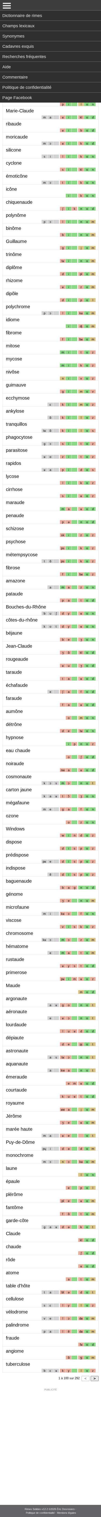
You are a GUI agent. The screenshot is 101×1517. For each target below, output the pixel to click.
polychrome (18, 306)
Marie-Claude (20, 110)
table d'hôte (18, 1285)
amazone (15, 580)
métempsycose (22, 554)
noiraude (15, 763)
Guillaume (16, 241)
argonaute (16, 998)
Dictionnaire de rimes (22, 15)
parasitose (16, 450)
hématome (17, 946)
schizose (15, 528)
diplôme (14, 267)
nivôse (12, 371)
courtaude (16, 1089)
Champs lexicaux (18, 26)
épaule (13, 1181)
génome (14, 894)
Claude (13, 1233)
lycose (12, 476)
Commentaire (15, 77)
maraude (15, 502)
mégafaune (17, 802)
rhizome (14, 280)
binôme (13, 228)
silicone (13, 149)
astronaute (17, 1050)
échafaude (17, 685)
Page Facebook (17, 97)
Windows (15, 828)
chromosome (19, 933)
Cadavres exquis (18, 46)
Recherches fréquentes (24, 56)
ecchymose (18, 398)
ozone (12, 815)
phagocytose (19, 437)
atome (12, 1272)
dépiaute (15, 1037)
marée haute (19, 1129)
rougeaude (17, 659)
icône (11, 189)
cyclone (14, 163)
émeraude (16, 1076)
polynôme (16, 215)
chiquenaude (19, 202)
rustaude (15, 959)
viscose (13, 920)
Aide (6, 67)
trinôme (14, 254)
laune (11, 1168)
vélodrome (17, 1311)
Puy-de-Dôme (20, 1142)
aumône (14, 711)
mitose (13, 345)
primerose (16, 972)
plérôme (14, 1194)
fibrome (14, 332)
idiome (12, 319)
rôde (10, 1259)
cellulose (15, 1298)
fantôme (14, 1207)
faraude (14, 698)
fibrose (13, 567)
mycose (14, 358)
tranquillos (16, 424)
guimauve (16, 384)
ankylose (15, 411)
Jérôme (14, 1116)
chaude (13, 1246)
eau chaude (18, 750)
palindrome (17, 1324)
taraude (14, 672)
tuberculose (18, 1364)
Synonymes (13, 36)
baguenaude (19, 881)
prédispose (17, 854)
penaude (15, 515)
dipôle (12, 293)
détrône (14, 724)
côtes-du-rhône (22, 619)
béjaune (14, 633)
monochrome (19, 1155)
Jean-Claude (19, 646)
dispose (14, 841)
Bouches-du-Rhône (26, 606)
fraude (12, 1338)
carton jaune (19, 789)
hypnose (14, 737)
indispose (15, 868)
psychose (16, 541)
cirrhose (14, 489)
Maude (13, 985)
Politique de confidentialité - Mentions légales (51, 1512)
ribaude (13, 123)
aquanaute (17, 1063)
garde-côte (17, 1220)
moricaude (17, 136)
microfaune (17, 907)
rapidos (13, 463)
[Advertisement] (50, 1443)
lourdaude (16, 1024)
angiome (15, 1351)
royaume (15, 1103)
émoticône (16, 176)
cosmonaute (18, 776)
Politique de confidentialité (26, 87)
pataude (14, 593)
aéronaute (16, 1011)
